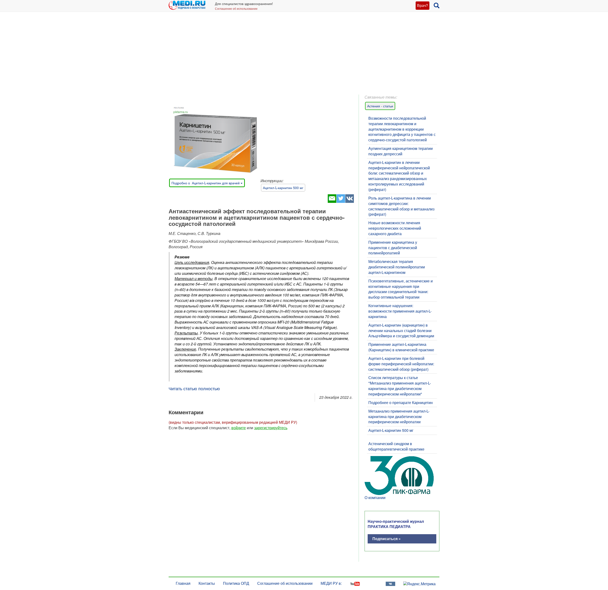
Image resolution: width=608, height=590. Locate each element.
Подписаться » (386, 538)
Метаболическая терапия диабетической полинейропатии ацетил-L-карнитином (396, 267)
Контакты (207, 583)
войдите (238, 427)
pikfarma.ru (180, 112)
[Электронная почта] (332, 201)
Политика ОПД (236, 583)
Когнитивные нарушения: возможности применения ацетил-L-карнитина (400, 311)
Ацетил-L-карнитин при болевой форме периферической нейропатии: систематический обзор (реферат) (401, 364)
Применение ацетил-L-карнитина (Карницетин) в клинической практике (401, 347)
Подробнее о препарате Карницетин (400, 402)
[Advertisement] (304, 57)
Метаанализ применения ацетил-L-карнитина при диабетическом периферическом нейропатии (398, 416)
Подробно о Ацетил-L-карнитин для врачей (206, 183)
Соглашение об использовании (236, 8)
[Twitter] (340, 201)
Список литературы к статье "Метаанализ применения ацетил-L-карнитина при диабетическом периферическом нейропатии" (399, 386)
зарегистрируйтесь (270, 427)
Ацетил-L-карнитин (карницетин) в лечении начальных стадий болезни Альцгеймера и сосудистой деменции (401, 330)
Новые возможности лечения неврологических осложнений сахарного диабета (394, 228)
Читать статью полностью (194, 388)
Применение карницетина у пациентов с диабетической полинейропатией (392, 247)
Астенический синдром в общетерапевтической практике (396, 446)
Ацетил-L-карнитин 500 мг (283, 187)
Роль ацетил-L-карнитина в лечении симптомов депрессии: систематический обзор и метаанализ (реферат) (401, 206)
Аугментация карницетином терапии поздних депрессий (400, 151)
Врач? (422, 5)
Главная (183, 583)
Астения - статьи (380, 106)
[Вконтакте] (349, 201)
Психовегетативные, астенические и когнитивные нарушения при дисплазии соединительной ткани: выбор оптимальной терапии (400, 289)
